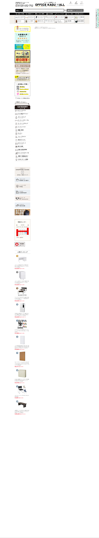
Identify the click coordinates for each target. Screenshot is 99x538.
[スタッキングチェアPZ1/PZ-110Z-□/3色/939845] (22, 393)
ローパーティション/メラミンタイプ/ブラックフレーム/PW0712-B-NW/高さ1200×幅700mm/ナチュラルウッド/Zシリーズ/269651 (22, 363)
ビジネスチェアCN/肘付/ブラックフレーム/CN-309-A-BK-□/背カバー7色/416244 (22, 330)
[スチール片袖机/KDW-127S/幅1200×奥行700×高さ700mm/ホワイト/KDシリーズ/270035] (22, 263)
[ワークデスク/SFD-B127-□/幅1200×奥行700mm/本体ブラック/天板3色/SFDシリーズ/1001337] (22, 295)
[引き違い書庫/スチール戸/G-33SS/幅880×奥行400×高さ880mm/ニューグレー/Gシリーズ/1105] (22, 377)
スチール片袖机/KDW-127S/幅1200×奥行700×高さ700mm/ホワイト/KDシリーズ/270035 (22, 266)
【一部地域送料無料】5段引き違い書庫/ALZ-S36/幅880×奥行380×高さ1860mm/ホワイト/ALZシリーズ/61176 (22, 347)
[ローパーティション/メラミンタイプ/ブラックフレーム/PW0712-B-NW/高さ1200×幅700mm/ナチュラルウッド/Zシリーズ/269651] (22, 360)
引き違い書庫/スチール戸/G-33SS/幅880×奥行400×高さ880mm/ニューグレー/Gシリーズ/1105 (22, 380)
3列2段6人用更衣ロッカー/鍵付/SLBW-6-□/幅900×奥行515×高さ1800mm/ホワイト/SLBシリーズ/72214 (21, 314)
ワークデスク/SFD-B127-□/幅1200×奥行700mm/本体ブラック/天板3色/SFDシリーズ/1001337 (22, 298)
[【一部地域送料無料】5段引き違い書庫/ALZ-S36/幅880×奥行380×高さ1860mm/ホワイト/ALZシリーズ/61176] (22, 344)
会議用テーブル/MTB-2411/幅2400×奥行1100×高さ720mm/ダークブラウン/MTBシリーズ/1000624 (22, 411)
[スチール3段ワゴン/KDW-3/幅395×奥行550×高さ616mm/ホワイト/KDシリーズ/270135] (22, 279)
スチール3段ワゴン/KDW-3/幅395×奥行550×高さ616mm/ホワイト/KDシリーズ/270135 (22, 282)
